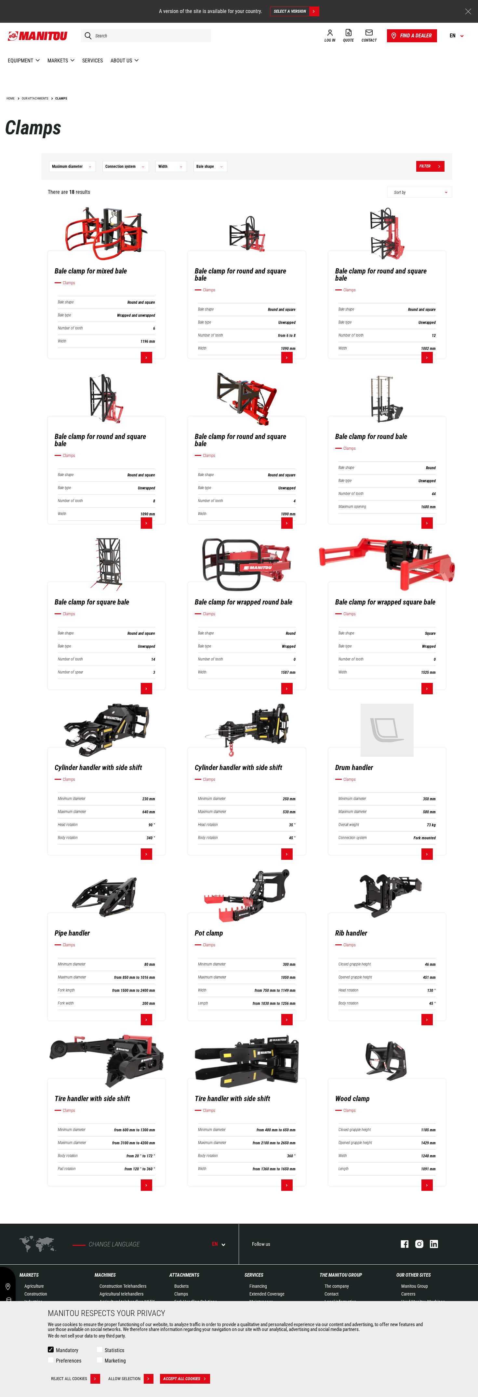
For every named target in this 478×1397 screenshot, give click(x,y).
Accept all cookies (181, 1378)
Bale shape (65, 302)
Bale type (64, 315)
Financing (258, 1286)
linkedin (430, 1244)
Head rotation (68, 825)
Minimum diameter (72, 799)
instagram (416, 1244)
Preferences (68, 1361)
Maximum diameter (72, 812)
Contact (332, 1294)
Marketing (115, 1361)
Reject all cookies (69, 1378)
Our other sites (413, 1275)
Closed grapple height (355, 964)
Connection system (353, 838)
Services (254, 1275)
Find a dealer (416, 36)
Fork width (66, 1003)
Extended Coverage (267, 1294)
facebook (401, 1244)
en (215, 1244)
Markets (29, 1275)
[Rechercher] (86, 35)
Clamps (181, 1294)
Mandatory (67, 1350)
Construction (35, 1294)
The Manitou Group (341, 1275)
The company (337, 1286)
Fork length (66, 990)
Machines (105, 1275)
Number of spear (70, 672)
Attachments (184, 1275)
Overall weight (349, 825)
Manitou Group (414, 1286)
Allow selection (124, 1378)
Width (62, 341)
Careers (408, 1294)
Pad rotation (67, 1169)
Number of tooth (70, 328)
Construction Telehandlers (123, 1286)
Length (203, 1003)
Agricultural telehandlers (121, 1294)
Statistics (114, 1350)
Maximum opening (352, 507)
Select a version (290, 11)
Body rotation (68, 838)
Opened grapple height (355, 977)
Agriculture (34, 1286)
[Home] (38, 35)
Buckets (181, 1286)
